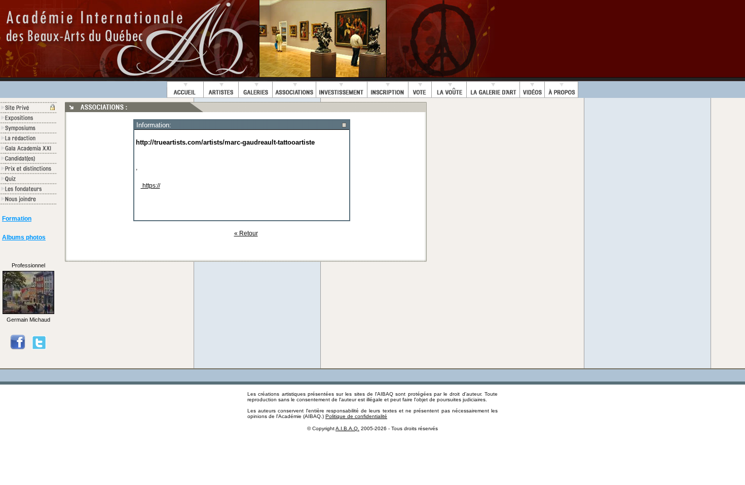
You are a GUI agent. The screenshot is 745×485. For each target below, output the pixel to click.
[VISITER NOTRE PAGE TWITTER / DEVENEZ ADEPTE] (39, 348)
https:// (150, 185)
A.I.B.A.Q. (347, 428)
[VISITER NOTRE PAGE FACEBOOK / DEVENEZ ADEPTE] (17, 348)
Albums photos (24, 237)
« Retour (246, 233)
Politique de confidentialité (356, 416)
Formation (16, 218)
